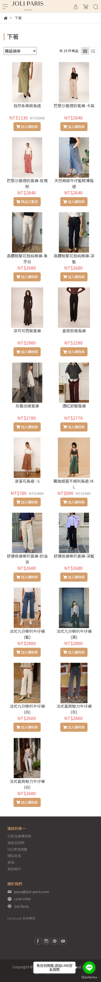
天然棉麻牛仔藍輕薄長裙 (74, 183)
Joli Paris (21, 906)
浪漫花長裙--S (27, 481)
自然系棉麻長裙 (27, 105)
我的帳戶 (14, 868)
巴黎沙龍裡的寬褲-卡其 (74, 105)
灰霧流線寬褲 (27, 406)
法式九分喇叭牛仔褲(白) (27, 709)
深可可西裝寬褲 (27, 331)
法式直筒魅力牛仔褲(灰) (74, 709)
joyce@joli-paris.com (31, 891)
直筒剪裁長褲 (74, 331)
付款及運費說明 (19, 836)
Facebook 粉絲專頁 (21, 918)
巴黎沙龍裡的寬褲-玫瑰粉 (27, 183)
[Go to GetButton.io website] (89, 977)
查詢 (10, 862)
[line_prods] (93, 51)
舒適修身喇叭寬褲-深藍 (74, 556)
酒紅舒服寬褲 (74, 406)
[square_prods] (85, 51)
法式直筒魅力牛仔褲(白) (27, 784)
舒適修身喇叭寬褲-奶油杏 (27, 559)
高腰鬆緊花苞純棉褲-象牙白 (27, 258)
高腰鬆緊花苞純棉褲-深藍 (74, 258)
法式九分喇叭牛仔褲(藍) (27, 634)
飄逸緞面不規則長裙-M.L (73, 484)
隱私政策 (14, 855)
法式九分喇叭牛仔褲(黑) (74, 634)
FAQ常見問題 (17, 849)
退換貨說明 (16, 842)
